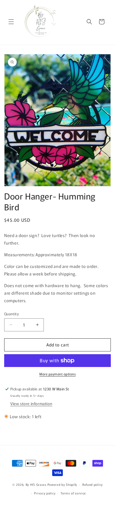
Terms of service (73, 493)
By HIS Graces (36, 484)
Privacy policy (44, 493)
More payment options (57, 373)
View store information (31, 403)
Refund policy (92, 484)
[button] (11, 22)
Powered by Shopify (62, 484)
